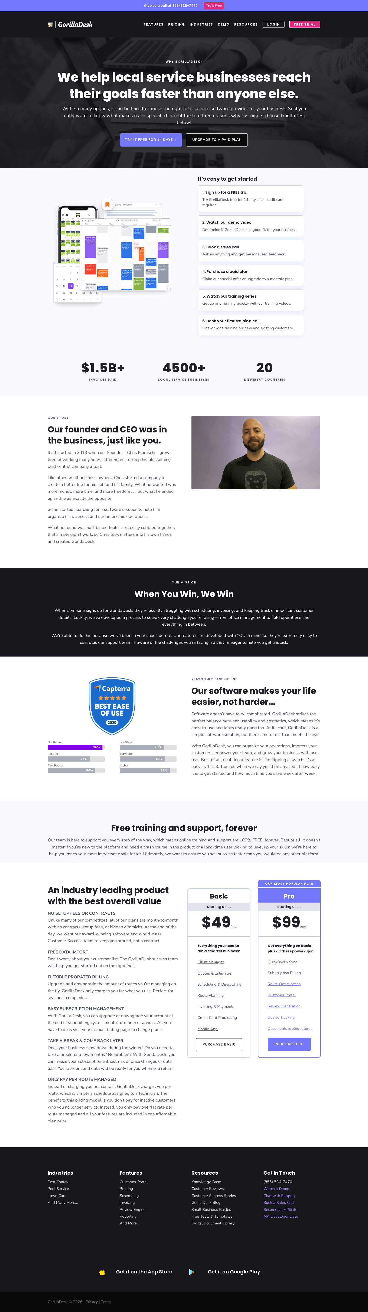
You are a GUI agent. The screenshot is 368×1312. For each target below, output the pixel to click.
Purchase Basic (219, 1044)
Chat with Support (279, 1195)
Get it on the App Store (144, 1271)
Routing (126, 1188)
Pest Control (58, 1181)
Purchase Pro (289, 1044)
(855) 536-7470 (277, 1181)
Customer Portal (134, 1181)
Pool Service (58, 1188)
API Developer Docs (280, 1216)
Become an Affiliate (280, 1209)
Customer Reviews (207, 1188)
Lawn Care (57, 1195)
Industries (201, 24)
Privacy (92, 1301)
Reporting (128, 1216)
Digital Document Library (212, 1223)
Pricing (176, 24)
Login (273, 24)
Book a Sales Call (278, 1202)
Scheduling (129, 1195)
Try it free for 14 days (149, 139)
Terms (106, 1301)
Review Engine (132, 1209)
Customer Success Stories (213, 1195)
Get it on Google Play (234, 1271)
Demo (224, 24)
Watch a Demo (276, 1188)
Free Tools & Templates (212, 1216)
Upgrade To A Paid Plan (217, 139)
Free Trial (305, 24)
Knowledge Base (206, 1181)
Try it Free (214, 5)
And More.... (130, 1223)
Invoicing (127, 1202)
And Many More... (63, 1202)
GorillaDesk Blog (206, 1202)
